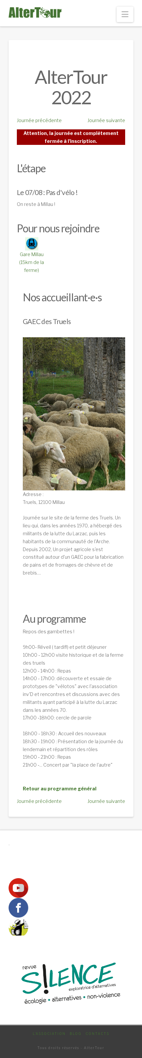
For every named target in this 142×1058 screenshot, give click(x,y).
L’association (49, 1034)
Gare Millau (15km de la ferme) (31, 262)
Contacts (97, 1034)
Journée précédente (39, 120)
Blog (76, 1034)
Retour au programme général (59, 788)
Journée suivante (106, 120)
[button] (125, 14)
